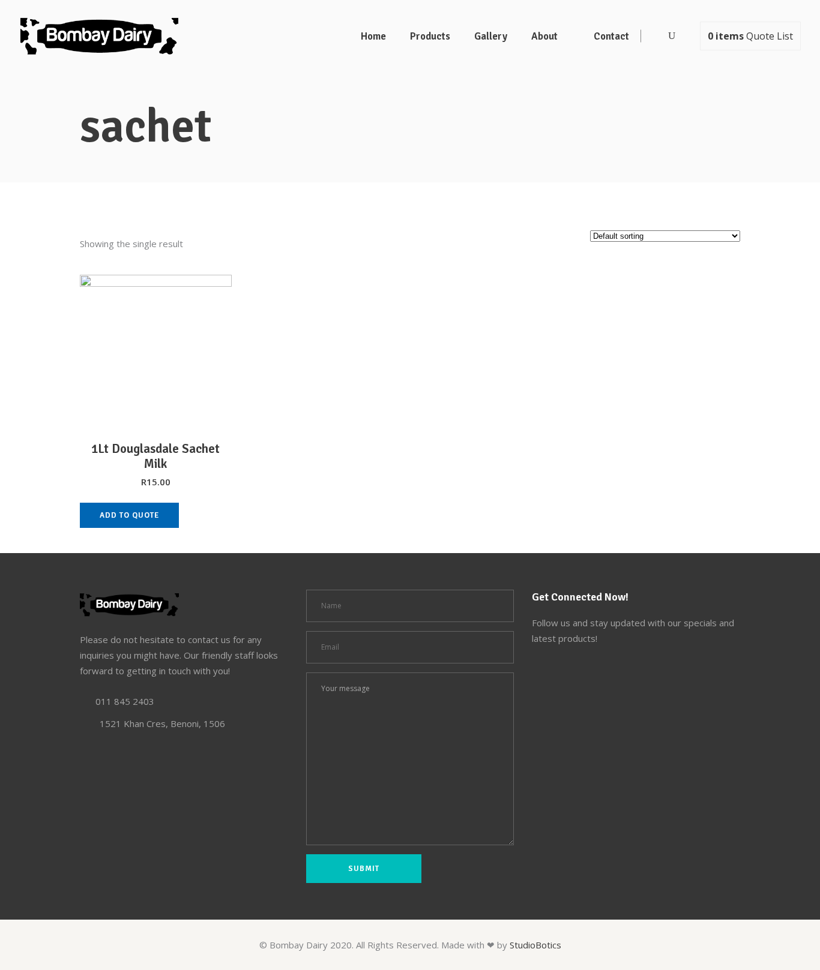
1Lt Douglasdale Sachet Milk (155, 456)
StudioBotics (535, 945)
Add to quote (129, 515)
